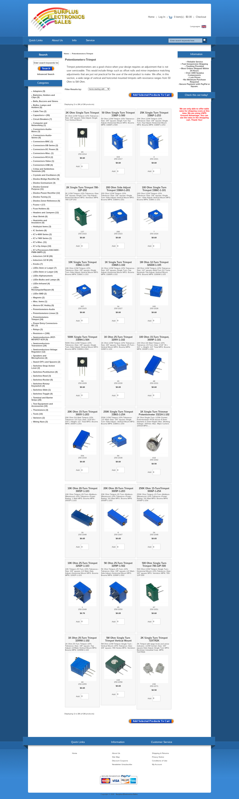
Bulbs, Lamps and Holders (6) (41, 106)
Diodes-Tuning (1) (42, 197)
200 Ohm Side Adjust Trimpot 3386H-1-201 (118, 189)
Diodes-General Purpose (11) (39, 188)
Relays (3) (38, 329)
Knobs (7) (38, 264)
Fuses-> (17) (39, 205)
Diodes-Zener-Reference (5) (46, 201)
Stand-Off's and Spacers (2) (46, 362)
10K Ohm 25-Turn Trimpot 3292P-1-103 (82, 564)
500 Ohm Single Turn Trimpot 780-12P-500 (154, 564)
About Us (57, 40)
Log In (162, 16)
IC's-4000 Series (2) (42, 234)
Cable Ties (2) (39, 111)
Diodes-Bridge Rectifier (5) (46, 179)
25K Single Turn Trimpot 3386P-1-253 (154, 114)
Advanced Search (45, 74)
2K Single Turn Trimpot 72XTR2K (154, 639)
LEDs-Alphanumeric (43, 276)
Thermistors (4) (40, 410)
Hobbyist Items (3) (42, 226)
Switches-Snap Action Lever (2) (43, 367)
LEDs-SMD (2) (40, 293)
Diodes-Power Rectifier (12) (46, 193)
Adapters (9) (39, 91)
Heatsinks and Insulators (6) (39, 221)
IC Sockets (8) (40, 230)
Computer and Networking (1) (39, 124)
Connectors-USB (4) (43, 165)
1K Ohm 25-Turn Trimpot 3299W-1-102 (82, 639)
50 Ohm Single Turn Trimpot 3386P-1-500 (118, 114)
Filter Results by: (73, 89)
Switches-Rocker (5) (43, 380)
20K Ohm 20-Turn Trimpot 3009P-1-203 (118, 490)
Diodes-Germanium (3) (44, 183)
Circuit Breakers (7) (42, 119)
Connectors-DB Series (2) (45, 145)
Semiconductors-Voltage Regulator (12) (44, 350)
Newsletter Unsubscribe (122, 764)
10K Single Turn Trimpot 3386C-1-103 (82, 263)
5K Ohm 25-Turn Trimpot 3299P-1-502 (118, 564)
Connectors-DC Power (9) (45, 149)
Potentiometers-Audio (44, 309)
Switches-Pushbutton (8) (45, 372)
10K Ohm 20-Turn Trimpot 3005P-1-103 (82, 490)
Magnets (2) (39, 297)
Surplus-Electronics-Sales (127, 794)
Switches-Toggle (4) (43, 394)
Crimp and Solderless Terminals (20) (42, 170)
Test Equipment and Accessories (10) (42, 405)
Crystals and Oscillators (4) (46, 175)
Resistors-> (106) (41, 333)
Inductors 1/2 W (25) (43, 260)
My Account (157, 764)
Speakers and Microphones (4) (39, 357)
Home (151, 16)
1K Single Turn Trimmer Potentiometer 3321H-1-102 (154, 413)
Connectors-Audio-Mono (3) (41, 130)
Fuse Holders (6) (41, 208)
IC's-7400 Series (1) (42, 238)
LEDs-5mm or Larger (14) (45, 272)
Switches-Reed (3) (42, 376)
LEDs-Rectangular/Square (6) (42, 288)
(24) (40, 318)
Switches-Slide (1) (42, 390)
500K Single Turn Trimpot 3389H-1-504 (82, 338)
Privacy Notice (158, 757)
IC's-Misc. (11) (40, 242)
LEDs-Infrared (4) (41, 283)
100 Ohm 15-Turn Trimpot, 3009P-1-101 (154, 338)
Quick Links (36, 40)
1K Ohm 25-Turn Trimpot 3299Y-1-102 (118, 338)
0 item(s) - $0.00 (183, 16)
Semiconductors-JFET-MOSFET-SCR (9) (43, 338)
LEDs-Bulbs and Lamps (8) (46, 280)
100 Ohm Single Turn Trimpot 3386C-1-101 (154, 189)
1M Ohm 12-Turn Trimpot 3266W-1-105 (154, 263)
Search (43, 54)
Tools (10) (38, 414)
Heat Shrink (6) (40, 216)
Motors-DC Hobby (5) (43, 305)
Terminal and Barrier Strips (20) (42, 399)
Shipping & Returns (160, 753)
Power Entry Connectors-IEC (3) (44, 324)
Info (74, 40)
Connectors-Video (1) (43, 161)
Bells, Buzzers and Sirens (45, 101)
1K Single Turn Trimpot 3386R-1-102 (118, 263)
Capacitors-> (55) (41, 115)
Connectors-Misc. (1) (43, 153)
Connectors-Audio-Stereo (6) (41, 136)
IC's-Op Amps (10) (42, 246)
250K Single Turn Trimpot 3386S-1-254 (118, 413)
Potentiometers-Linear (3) (45, 313)
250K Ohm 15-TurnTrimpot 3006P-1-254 (154, 490)
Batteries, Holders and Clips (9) (43, 96)
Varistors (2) (39, 418)
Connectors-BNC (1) (43, 141)
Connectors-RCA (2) (43, 157)
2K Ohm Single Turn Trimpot (82, 112)
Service (90, 40)
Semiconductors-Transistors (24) (40, 344)
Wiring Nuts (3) (40, 422)
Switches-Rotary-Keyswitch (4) (40, 385)
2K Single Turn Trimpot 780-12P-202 (82, 189)
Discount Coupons (120, 761)
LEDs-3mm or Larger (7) (45, 268)
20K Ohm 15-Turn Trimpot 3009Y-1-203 (82, 413)
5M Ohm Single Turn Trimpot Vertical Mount (118, 639)
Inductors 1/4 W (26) (43, 256)
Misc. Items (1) (40, 301)
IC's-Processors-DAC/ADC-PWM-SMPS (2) (45, 251)
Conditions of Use (159, 761)
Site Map (116, 757)
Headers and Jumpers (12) (46, 212)
